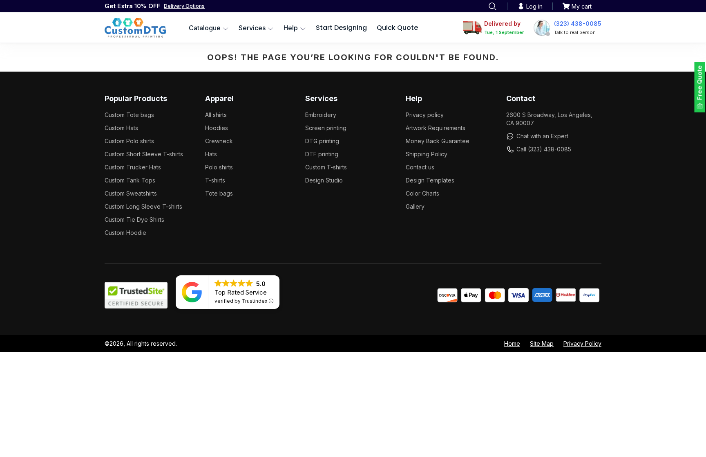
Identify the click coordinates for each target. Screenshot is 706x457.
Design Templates (430, 180)
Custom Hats (121, 127)
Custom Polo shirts (129, 140)
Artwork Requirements (435, 127)
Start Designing (341, 27)
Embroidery (320, 114)
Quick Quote (397, 27)
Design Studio (324, 180)
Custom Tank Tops (130, 180)
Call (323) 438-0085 (543, 149)
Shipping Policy (426, 154)
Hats (211, 154)
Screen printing (325, 127)
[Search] (492, 6)
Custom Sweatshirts (131, 193)
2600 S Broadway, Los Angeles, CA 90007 (549, 118)
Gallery (415, 206)
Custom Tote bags (129, 114)
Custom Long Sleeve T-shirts (143, 206)
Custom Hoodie (125, 232)
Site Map (542, 343)
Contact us (420, 167)
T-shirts (215, 180)
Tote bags (219, 193)
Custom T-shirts (326, 167)
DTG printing (322, 140)
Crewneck (219, 140)
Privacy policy (425, 114)
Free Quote (700, 82)
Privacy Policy (582, 343)
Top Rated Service (240, 292)
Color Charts (422, 193)
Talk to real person (575, 32)
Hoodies (216, 127)
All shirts (216, 114)
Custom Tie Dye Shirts (134, 219)
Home (512, 343)
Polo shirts (219, 167)
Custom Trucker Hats (133, 167)
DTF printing (321, 154)
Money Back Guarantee (437, 140)
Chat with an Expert (542, 136)
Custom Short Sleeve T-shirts (144, 154)
